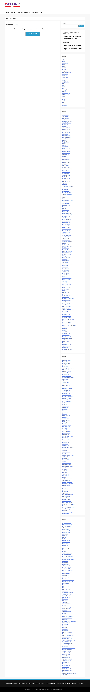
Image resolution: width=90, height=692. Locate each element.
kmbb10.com (65, 599)
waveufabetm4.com (66, 232)
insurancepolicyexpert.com (67, 396)
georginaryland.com (66, 456)
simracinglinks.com (66, 390)
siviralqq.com (65, 630)
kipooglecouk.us (65, 477)
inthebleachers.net (66, 499)
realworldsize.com (66, 573)
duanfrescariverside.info (67, 241)
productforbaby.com (66, 576)
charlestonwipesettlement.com (68, 648)
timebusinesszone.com (66, 668)
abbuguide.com (65, 165)
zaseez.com (64, 131)
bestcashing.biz (65, 437)
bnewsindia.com (65, 289)
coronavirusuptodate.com (67, 200)
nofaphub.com (65, 134)
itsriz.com (64, 550)
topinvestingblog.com (66, 401)
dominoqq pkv (65, 63)
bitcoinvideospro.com (66, 554)
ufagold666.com (65, 286)
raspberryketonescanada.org (68, 298)
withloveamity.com (66, 161)
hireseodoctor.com (66, 206)
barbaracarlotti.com (66, 496)
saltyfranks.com (65, 406)
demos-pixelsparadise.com (67, 385)
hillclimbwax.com (65, 662)
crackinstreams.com (66, 202)
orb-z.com (64, 578)
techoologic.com (65, 297)
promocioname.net (66, 433)
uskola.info (64, 259)
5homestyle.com (65, 513)
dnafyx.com (64, 156)
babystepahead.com (66, 657)
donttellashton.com (66, 532)
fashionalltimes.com (66, 320)
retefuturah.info (65, 249)
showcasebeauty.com (66, 395)
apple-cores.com (65, 493)
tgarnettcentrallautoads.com (68, 377)
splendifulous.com (66, 218)
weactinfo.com (65, 602)
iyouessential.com (65, 159)
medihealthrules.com (66, 300)
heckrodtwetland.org (66, 463)
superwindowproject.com (67, 483)
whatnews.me (65, 267)
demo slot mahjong (66, 93)
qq (62, 104)
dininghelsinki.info (66, 240)
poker (7, 683)
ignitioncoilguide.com (66, 344)
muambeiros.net (65, 442)
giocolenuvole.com (66, 157)
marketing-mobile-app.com (67, 607)
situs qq (63, 80)
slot (42, 12)
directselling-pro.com (66, 339)
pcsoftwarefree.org (66, 153)
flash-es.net (64, 626)
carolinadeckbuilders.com (67, 399)
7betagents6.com (65, 199)
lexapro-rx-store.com (66, 501)
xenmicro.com (65, 146)
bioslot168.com (65, 347)
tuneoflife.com (65, 671)
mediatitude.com (65, 387)
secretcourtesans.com (66, 119)
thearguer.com (65, 605)
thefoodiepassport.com (67, 482)
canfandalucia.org (65, 305)
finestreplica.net (65, 244)
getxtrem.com (65, 600)
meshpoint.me (65, 561)
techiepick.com (65, 290)
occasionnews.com (66, 665)
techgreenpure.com (66, 175)
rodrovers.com (65, 189)
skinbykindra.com (65, 331)
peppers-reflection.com (67, 670)
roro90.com (64, 535)
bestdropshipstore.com (67, 176)
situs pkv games (65, 71)
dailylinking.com (65, 154)
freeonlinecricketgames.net (67, 436)
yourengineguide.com (66, 306)
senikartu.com (65, 543)
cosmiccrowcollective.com (67, 556)
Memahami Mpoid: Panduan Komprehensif (72, 45)
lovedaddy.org (65, 619)
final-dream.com (65, 268)
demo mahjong (65, 74)
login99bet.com (65, 118)
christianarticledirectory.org (67, 512)
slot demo (64, 101)
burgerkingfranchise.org (67, 570)
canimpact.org (65, 488)
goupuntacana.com (66, 127)
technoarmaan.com (66, 324)
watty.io (64, 546)
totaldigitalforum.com (66, 322)
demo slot (64, 91)
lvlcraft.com (64, 184)
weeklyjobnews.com (66, 651)
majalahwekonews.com (67, 524)
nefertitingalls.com (66, 135)
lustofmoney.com (65, 667)
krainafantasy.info (66, 540)
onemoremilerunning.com (67, 592)
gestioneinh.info (65, 271)
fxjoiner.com (64, 330)
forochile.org (64, 428)
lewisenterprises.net (66, 151)
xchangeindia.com (66, 312)
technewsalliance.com (66, 252)
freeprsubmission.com (66, 284)
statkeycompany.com (66, 398)
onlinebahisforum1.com (67, 121)
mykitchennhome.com (66, 479)
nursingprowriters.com (67, 638)
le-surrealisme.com (66, 393)
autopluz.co (64, 380)
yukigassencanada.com (67, 194)
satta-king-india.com (66, 192)
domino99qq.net (65, 529)
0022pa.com (64, 410)
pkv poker (81, 683)
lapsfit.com (64, 208)
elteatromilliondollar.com (67, 569)
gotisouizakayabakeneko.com (68, 559)
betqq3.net (64, 472)
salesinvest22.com (66, 275)
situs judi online (65, 82)
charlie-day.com (65, 614)
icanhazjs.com (65, 486)
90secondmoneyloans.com (67, 186)
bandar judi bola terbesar (67, 72)
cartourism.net (65, 491)
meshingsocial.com (66, 603)
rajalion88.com (65, 126)
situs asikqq (64, 86)
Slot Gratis (35, 12)
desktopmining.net (66, 497)
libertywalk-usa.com (66, 361)
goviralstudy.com (65, 490)
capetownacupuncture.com (67, 553)
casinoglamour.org (66, 509)
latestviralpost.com (66, 584)
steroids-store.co (65, 450)
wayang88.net (65, 233)
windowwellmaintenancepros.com (69, 673)
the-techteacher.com (66, 317)
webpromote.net (65, 448)
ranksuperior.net (65, 656)
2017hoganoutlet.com (66, 526)
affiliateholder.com (66, 675)
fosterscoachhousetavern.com (68, 580)
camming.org (65, 124)
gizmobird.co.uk (65, 365)
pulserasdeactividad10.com (67, 494)
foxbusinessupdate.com (67, 618)
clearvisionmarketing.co (67, 263)
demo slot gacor (65, 94)
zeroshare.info (65, 412)
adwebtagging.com (66, 654)
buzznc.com (64, 328)
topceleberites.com (66, 221)
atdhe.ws (64, 461)
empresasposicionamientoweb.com (69, 325)
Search (63, 23)
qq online (64, 69)
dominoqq (64, 75)
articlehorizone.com (66, 195)
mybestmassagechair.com (67, 466)
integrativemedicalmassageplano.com (69, 621)
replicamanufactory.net (67, 214)
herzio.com (64, 537)
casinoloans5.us (65, 474)
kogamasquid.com (66, 505)
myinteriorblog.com (66, 287)
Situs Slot (13, 12)
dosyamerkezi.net (65, 391)
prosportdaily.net (65, 273)
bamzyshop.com (65, 292)
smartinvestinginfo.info (67, 251)
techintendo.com (65, 173)
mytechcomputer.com (66, 346)
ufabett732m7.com (66, 279)
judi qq (63, 59)
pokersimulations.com (66, 213)
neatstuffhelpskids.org (66, 425)
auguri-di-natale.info (66, 371)
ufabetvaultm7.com (66, 227)
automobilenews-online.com (68, 319)
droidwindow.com (66, 282)
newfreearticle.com (66, 586)
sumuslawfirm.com (66, 637)
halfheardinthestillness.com (67, 464)
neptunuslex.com (65, 369)
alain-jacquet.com (65, 557)
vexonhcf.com (65, 384)
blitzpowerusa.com (66, 588)
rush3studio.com (65, 534)
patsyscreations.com (66, 137)
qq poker (72, 683)
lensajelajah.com (65, 142)
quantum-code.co (66, 265)
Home (7, 12)
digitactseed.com (65, 183)
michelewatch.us (65, 372)
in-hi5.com (64, 539)
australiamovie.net (66, 363)
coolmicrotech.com (66, 314)
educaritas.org (65, 140)
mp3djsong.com (65, 366)
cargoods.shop (65, 551)
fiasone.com (64, 610)
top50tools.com (65, 403)
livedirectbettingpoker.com (67, 616)
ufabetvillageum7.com (66, 229)
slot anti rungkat (51, 683)
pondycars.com (65, 294)
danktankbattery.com (66, 611)
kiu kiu (63, 64)
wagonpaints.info (65, 260)
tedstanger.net (65, 256)
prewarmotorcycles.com (67, 388)
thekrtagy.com (65, 311)
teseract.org (64, 276)
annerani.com (65, 407)
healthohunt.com (65, 248)
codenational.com (65, 335)
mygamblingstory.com (66, 523)
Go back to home (32, 34)
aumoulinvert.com (66, 480)
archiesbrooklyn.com (66, 441)
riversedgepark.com (66, 129)
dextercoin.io (65, 510)
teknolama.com (65, 575)
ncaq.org (64, 145)
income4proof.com (66, 138)
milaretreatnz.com (66, 415)
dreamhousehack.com (66, 316)
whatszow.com (65, 170)
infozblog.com (65, 444)
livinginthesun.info (66, 548)
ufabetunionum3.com (66, 224)
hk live (63, 99)
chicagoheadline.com (66, 123)
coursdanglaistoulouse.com (67, 368)
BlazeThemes (60, 689)
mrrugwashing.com (66, 622)
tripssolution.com (65, 191)
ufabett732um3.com (66, 257)
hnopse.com (64, 664)
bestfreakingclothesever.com (68, 633)
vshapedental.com (66, 303)
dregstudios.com (65, 423)
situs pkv (64, 66)
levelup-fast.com (65, 210)
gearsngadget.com (66, 205)
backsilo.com (64, 629)
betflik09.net (65, 143)
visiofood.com (65, 281)
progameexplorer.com (66, 336)
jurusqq (63, 61)
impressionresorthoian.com (67, 632)
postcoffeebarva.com (66, 567)
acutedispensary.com (66, 641)
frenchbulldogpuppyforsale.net (68, 504)
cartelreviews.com (66, 178)
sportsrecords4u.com (66, 219)
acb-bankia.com (65, 624)
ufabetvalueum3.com (66, 225)
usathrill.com (64, 301)
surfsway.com (65, 180)
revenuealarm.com (66, 341)
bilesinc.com (64, 414)
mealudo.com (65, 613)
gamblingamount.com (66, 660)
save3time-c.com (65, 382)
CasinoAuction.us (65, 475)
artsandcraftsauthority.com (67, 349)
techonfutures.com (66, 295)
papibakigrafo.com (66, 485)
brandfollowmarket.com (67, 649)
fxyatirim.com (65, 164)
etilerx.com (64, 243)
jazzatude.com (65, 409)
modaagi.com (65, 417)
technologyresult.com (66, 167)
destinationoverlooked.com (67, 659)
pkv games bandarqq (60, 683)
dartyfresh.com (65, 150)
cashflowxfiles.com (66, 597)
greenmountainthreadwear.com (68, 640)
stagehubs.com (65, 115)
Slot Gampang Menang (24, 12)
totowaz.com (65, 646)
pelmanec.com (65, 527)
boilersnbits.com (65, 583)
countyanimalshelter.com (67, 652)
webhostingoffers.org (66, 169)
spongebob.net (65, 562)
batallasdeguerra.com (66, 422)
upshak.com (64, 627)
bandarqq (64, 83)
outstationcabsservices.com (67, 309)
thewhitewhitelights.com (67, 460)
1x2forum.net (65, 116)
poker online (64, 105)
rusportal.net (65, 545)
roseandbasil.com (65, 458)
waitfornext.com (65, 262)
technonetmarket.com (66, 254)
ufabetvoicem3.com (66, 230)
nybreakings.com (65, 308)
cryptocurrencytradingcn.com (68, 645)
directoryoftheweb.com (67, 531)
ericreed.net (64, 467)
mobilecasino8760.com (67, 471)
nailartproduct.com (66, 181)
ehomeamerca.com (66, 172)
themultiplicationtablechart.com (68, 507)
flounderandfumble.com (67, 246)
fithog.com (64, 453)
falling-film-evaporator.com (67, 635)
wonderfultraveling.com (67, 431)
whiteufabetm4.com (66, 237)
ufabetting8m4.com (66, 222)
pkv (63, 88)
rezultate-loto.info (66, 216)
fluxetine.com (65, 469)
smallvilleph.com (65, 418)
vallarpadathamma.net (66, 572)
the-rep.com (64, 404)
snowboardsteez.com (66, 594)
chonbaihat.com (65, 445)
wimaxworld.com (65, 434)
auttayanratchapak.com (67, 565)
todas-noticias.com (66, 542)
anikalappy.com (65, 238)
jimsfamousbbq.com (66, 360)
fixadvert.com (65, 379)
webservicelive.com (66, 350)
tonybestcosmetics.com (67, 327)
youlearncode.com (66, 162)
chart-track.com (65, 429)
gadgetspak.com (65, 203)
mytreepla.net (65, 211)
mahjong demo (65, 90)
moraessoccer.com (66, 426)
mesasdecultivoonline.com (67, 581)
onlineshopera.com (66, 148)
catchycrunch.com (66, 132)
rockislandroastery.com (67, 338)
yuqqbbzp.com (65, 197)
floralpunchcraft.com (66, 608)
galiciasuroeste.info (66, 420)
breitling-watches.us (66, 376)
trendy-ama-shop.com (66, 278)
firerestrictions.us (65, 439)
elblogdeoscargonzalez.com (67, 447)
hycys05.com (65, 591)
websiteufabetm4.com (66, 235)
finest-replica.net (65, 270)
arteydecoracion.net (66, 452)
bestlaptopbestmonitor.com (68, 455)
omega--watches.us (66, 374)
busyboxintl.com (65, 564)
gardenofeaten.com (66, 589)
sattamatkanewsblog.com (67, 643)
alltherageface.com (66, 333)
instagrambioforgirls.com (67, 595)
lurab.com (64, 343)
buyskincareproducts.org (67, 502)
